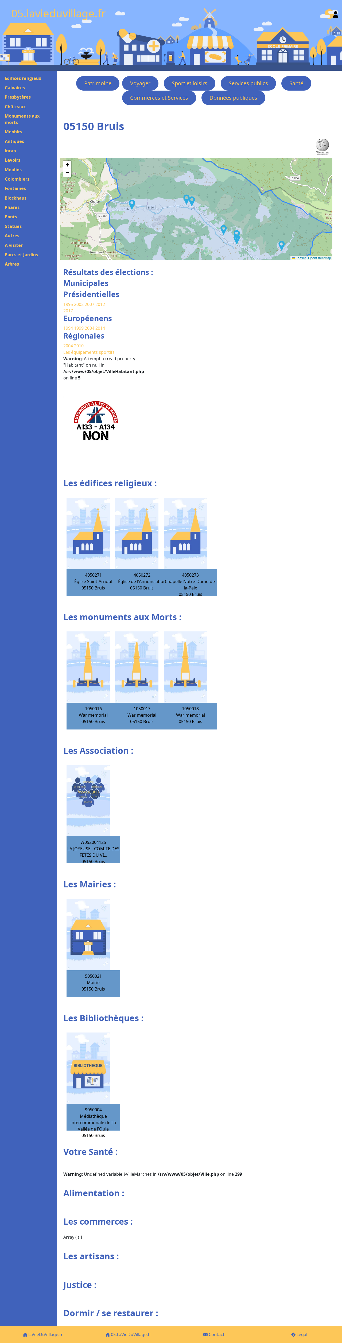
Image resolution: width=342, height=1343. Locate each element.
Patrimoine (97, 83)
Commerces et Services (159, 97)
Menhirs (13, 132)
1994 (68, 328)
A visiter (14, 245)
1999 (79, 328)
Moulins (13, 170)
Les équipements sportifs (89, 352)
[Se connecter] (335, 13)
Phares (12, 207)
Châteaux (15, 107)
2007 (89, 304)
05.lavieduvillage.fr (58, 13)
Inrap (10, 151)
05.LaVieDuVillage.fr (130, 1334)
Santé (296, 83)
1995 (68, 304)
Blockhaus (15, 198)
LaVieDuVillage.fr (45, 1334)
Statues (13, 226)
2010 (79, 346)
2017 (68, 311)
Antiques (14, 141)
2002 (79, 304)
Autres (12, 236)
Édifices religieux (23, 78)
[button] (236, 239)
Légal (301, 1334)
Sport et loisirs (189, 83)
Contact (216, 1334)
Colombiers (17, 179)
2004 (90, 328)
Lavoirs (12, 160)
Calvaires (15, 88)
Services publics (248, 83)
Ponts (11, 217)
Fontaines (15, 188)
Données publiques (233, 97)
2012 (100, 304)
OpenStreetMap (319, 257)
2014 (100, 328)
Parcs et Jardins (21, 255)
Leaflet (300, 257)
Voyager (140, 83)
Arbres (12, 264)
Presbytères (18, 97)
